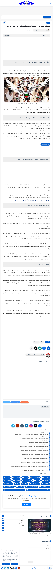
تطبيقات (7, 480)
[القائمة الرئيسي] (51, 3)
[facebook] (40, 425)
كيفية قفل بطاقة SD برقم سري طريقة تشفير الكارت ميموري (34, 438)
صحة (7, 477)
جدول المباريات (34, 483)
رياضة (46, 477)
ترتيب (13, 525)
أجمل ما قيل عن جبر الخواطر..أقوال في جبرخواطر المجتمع (35, 470)
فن (13, 530)
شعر (17, 483)
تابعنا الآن (26, 504)
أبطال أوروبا (35, 477)
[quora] (17, 425)
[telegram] (13, 425)
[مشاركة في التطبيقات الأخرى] (31, 348)
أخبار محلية (13, 518)
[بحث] (2, 3)
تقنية (37, 480)
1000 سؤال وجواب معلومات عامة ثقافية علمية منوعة (36, 458)
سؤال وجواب (8, 483)
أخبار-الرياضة (13, 520)
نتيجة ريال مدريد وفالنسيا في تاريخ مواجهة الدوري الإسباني (34, 454)
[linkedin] (26, 425)
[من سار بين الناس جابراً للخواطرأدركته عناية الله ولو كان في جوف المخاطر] (39, 525)
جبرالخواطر (45, 483)
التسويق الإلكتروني (31, 486)
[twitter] (35, 425)
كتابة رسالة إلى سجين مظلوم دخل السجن (38, 442)
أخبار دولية (36, 341)
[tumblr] (22, 425)
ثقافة (24, 483)
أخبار (48, 22)
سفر (13, 527)
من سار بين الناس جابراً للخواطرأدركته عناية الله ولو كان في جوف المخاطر (31, 434)
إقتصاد (16, 477)
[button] (44, 348)
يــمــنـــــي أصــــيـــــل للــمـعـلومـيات (40, 30)
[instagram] (31, 425)
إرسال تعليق (45, 406)
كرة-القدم (46, 480)
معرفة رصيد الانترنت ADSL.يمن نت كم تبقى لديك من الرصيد (34, 450)
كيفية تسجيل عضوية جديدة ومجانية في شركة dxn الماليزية (34, 462)
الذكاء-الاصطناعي (38, 489)
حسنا (15, 563)
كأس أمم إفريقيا (44, 486)
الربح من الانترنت (9, 486)
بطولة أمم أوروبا (13, 523)
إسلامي (16, 480)
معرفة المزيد (6, 563)
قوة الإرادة (20, 486)
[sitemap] (2, 568)
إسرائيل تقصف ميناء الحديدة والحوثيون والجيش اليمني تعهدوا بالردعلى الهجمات (30, 200)
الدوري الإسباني (27, 480)
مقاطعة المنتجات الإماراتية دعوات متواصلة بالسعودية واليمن (34, 446)
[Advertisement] (26, 11)
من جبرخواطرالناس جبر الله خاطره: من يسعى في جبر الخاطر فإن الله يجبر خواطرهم (29, 466)
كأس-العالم (14, 489)
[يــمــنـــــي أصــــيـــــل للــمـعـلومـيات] (26, 3)
